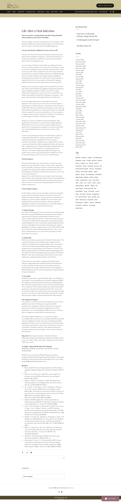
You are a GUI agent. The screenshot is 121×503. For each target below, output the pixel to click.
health (77, 199)
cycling (98, 183)
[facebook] (111, 12)
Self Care (91, 169)
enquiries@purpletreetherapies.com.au (61, 488)
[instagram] (113, 12)
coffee (77, 183)
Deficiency (94, 160)
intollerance (85, 205)
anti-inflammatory (90, 174)
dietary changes (79, 188)
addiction (90, 171)
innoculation (78, 205)
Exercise (77, 163)
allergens (78, 174)
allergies (83, 174)
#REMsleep (78, 157)
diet (96, 185)
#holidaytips (78, 160)
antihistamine (98, 174)
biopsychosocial (83, 180)
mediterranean (79, 208)
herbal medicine (79, 202)
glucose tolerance (83, 197)
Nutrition (96, 163)
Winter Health (84, 171)
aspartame (86, 177)
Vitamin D (78, 171)
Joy (87, 163)
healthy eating (83, 199)
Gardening (83, 163)
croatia (94, 183)
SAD (101, 166)
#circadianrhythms (97, 157)
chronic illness (95, 180)
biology (77, 180)
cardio (89, 180)
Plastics (85, 166)
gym (99, 197)
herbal (95, 199)
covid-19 (89, 183)
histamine (86, 202)
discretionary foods (88, 188)
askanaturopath (79, 177)
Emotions (100, 160)
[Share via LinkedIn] (31, 452)
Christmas (88, 160)
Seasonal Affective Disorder (82, 169)
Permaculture (79, 166)
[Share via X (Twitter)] (27, 452)
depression (87, 185)
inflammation (98, 202)
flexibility (89, 194)
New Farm (91, 163)
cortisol (81, 183)
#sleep (83, 160)
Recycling (96, 166)
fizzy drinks (82, 194)
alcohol (95, 171)
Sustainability (98, 169)
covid (85, 183)
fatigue (77, 194)
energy (85, 191)
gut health (94, 197)
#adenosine (84, 157)
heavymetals (90, 199)
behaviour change (94, 177)
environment (91, 191)
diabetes (93, 185)
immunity (91, 202)
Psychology (90, 166)
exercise (97, 191)
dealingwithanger (80, 185)
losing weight (92, 205)
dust (95, 188)
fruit (77, 197)
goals (89, 197)
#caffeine (90, 157)
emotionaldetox (79, 191)
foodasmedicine (95, 194)
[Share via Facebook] (22, 452)
